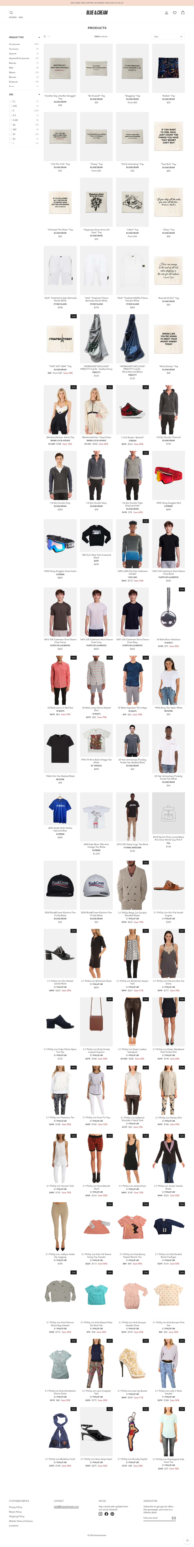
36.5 (60, 970)
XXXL (168, 560)
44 (132, 902)
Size (11, 94)
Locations (13, 1525)
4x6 (60, 153)
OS (168, 492)
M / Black (96, 544)
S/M (57, 902)
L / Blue (60, 817)
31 (66, 287)
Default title (132, 153)
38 (60, 426)
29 (60, 287)
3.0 (90, 1243)
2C (129, 426)
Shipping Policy (16, 1516)
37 (169, 902)
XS (84, 355)
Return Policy (15, 1511)
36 (163, 902)
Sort (156, 36)
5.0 (96, 1243)
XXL (99, 287)
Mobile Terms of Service (21, 1521)
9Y (102, 1243)
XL (108, 355)
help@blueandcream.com (66, 1506)
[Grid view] (45, 36)
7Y (132, 1311)
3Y (60, 1311)
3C (135, 426)
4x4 (57, 355)
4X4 (60, 85)
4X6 (96, 85)
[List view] (49, 36)
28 (54, 287)
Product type (16, 37)
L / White (96, 749)
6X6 (135, 85)
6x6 (93, 153)
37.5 (174, 902)
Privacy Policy (15, 1507)
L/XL (63, 902)
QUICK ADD (60, 89)
